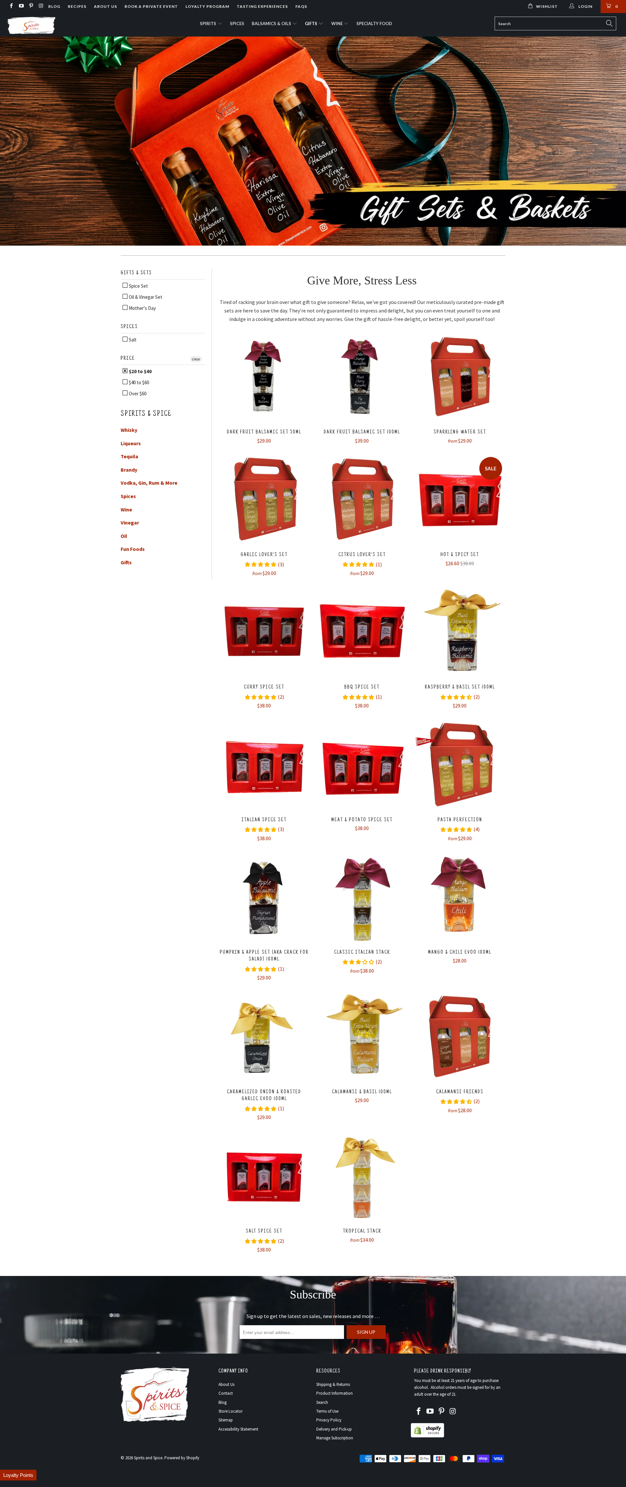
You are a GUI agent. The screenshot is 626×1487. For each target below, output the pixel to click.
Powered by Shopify (181, 1458)
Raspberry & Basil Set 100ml (459, 631)
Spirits (208, 23)
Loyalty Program (207, 6)
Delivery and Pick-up (334, 1429)
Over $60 (137, 393)
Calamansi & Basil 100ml (362, 1036)
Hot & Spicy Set (459, 499)
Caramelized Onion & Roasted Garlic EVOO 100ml (264, 1036)
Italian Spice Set (264, 764)
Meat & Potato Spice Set (362, 764)
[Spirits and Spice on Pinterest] (31, 6)
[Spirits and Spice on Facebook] (11, 6)
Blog (54, 6)
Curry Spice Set (264, 631)
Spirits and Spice (148, 1458)
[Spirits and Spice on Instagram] (40, 6)
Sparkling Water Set (459, 376)
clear (196, 359)
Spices (237, 23)
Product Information (334, 1393)
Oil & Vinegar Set (145, 297)
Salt (132, 340)
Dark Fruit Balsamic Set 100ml (362, 376)
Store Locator (230, 1411)
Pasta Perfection (459, 764)
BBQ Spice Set (362, 631)
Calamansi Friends (459, 1036)
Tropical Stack (362, 1175)
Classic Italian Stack (362, 897)
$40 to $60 (138, 382)
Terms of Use (327, 1411)
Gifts (311, 23)
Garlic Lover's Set (264, 499)
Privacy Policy (328, 1420)
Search (322, 1402)
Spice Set (138, 286)
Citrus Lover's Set (362, 499)
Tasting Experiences (262, 6)
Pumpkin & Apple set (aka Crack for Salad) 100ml (264, 897)
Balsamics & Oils (272, 23)
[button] (18, 1475)
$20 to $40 (140, 371)
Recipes (77, 6)
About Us (105, 6)
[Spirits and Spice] (53, 25)
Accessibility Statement (238, 1429)
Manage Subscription (334, 1438)
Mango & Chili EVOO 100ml (459, 897)
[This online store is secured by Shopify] (427, 1436)
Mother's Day (142, 308)
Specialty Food (374, 23)
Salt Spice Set (264, 1175)
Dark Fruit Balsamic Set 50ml (264, 376)
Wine (337, 23)
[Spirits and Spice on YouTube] (20, 6)
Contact (225, 1393)
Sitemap (225, 1420)
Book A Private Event (151, 6)
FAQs (301, 6)
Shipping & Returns (333, 1384)
